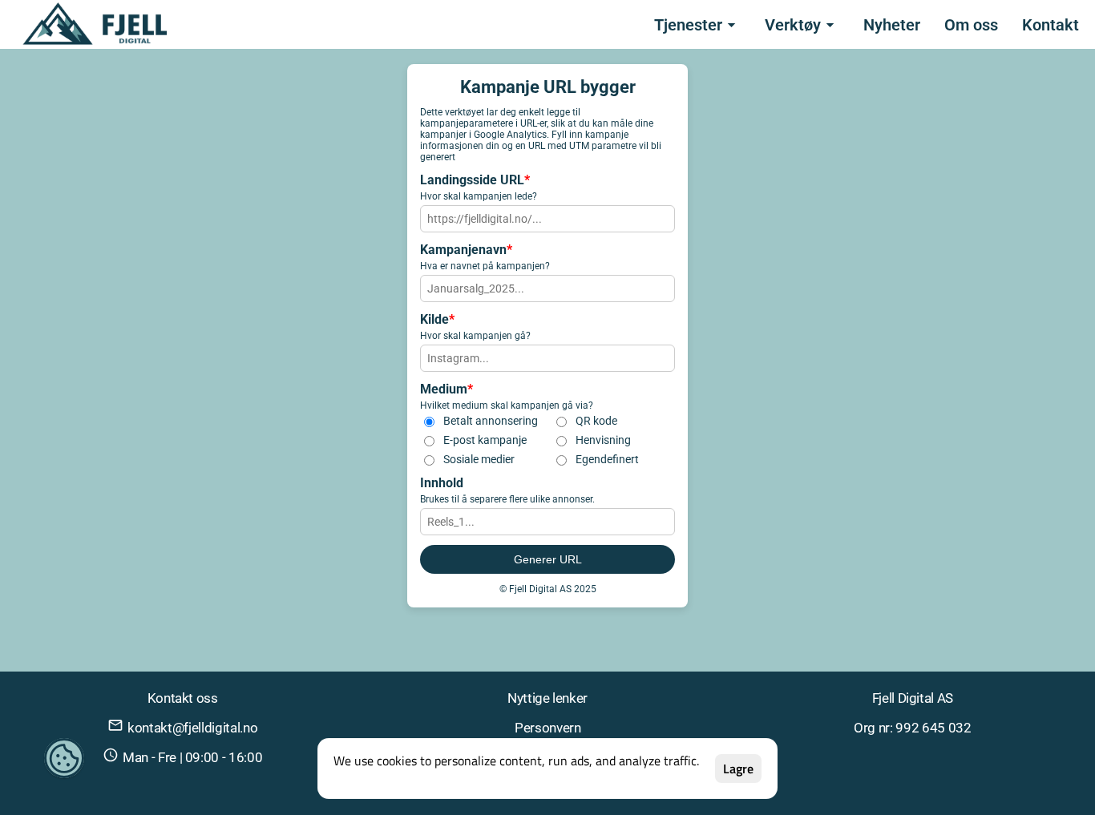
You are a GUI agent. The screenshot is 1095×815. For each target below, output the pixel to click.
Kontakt (1050, 24)
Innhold (441, 482)
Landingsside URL (475, 180)
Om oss (971, 24)
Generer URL (548, 559)
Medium (446, 389)
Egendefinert (607, 459)
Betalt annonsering (490, 420)
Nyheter (891, 24)
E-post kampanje (485, 440)
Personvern (548, 728)
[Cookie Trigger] (64, 758)
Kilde (437, 319)
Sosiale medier (479, 459)
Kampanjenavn (466, 249)
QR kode (596, 420)
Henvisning (603, 440)
